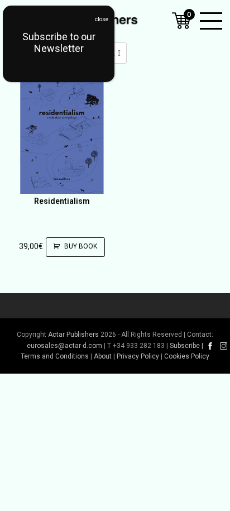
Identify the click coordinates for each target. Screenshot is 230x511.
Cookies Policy (186, 356)
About (103, 356)
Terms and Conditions (55, 356)
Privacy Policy (138, 356)
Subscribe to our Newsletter (58, 42)
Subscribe (185, 346)
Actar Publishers (73, 334)
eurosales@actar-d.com (64, 346)
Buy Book (80, 246)
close (101, 19)
